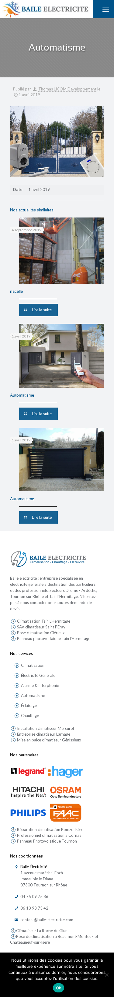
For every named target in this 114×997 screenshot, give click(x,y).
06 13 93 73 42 (33, 908)
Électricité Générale (38, 675)
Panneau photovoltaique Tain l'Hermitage (53, 638)
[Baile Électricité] (46, 9)
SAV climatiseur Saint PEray (40, 626)
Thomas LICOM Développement (67, 89)
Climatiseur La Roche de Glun (41, 930)
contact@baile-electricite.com (46, 919)
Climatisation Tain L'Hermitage (43, 621)
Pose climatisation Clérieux (40, 632)
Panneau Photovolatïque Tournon (46, 841)
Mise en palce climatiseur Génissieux (48, 739)
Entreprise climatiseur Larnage (43, 734)
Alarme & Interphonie (40, 685)
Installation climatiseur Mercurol (45, 728)
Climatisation (32, 665)
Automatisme (22, 395)
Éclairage (29, 705)
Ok (58, 987)
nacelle (16, 291)
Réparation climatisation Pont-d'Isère (49, 829)
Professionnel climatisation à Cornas (48, 835)
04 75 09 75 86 (33, 896)
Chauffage (30, 715)
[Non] (106, 975)
